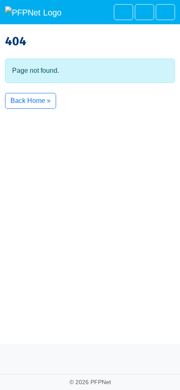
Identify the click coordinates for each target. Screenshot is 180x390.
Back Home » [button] (30, 100)
